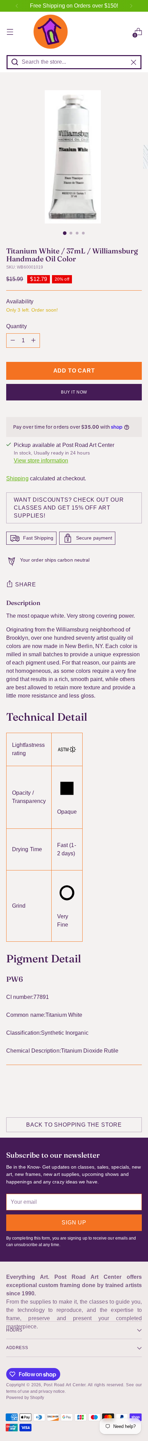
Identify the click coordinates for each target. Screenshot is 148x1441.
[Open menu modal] (10, 32)
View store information (41, 460)
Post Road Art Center (64, 1384)
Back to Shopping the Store (74, 1125)
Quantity (16, 326)
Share (25, 584)
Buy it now (74, 392)
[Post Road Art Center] (74, 31)
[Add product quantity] (33, 340)
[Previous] (16, 6)
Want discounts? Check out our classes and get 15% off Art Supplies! (69, 508)
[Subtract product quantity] (13, 340)
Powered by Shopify (25, 1397)
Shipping (17, 478)
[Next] (131, 6)
